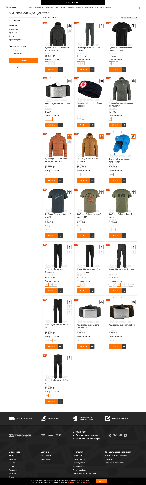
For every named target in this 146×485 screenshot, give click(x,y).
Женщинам (89, 7)
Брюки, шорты (14, 32)
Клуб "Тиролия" (46, 455)
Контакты (12, 474)
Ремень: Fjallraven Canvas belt (122, 325)
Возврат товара (78, 466)
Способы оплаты (79, 459)
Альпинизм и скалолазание (43, 7)
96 (56, 17)
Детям (96, 7)
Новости (12, 463)
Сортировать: (115, 17)
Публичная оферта (79, 470)
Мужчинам (79, 7)
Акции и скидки (46, 459)
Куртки (11, 36)
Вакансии (12, 459)
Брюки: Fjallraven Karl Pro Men (121, 269)
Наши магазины (14, 455)
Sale (30, 7)
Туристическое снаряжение (64, 7)
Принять (101, 481)
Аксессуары (13, 29)
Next (131, 284)
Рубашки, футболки (16, 40)
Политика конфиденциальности (84, 474)
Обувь (102, 7)
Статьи (11, 466)
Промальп (108, 459)
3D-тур (13, 477)
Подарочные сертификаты (114, 463)
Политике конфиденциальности (79, 482)
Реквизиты (13, 470)
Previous (106, 284)
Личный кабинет (79, 455)
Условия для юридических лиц (116, 455)
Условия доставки (79, 463)
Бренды (108, 7)
